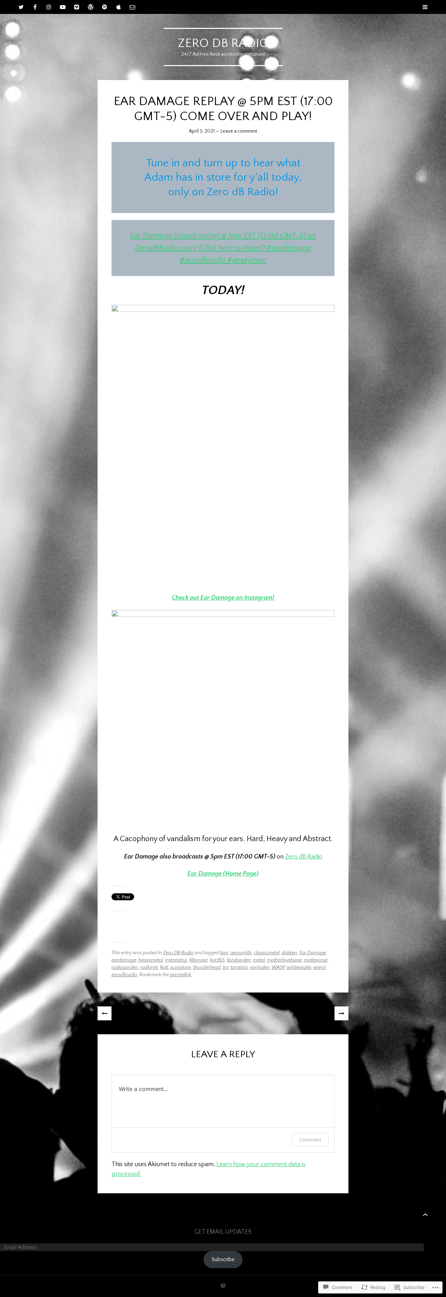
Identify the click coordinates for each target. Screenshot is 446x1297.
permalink (180, 975)
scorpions (180, 967)
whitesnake (299, 967)
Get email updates (223, 1231)
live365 (217, 960)
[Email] (132, 7)
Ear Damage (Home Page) (223, 873)
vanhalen (260, 967)
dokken (289, 953)
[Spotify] (105, 7)
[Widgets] (425, 1214)
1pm (224, 953)
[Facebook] (35, 7)
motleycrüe (316, 960)
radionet (149, 967)
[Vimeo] (77, 7)
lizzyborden (239, 960)
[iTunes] (118, 7)
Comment (310, 1139)
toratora (239, 967)
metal (259, 960)
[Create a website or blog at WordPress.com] (223, 1286)
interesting (176, 960)
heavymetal (150, 960)
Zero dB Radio (223, 43)
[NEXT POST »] (341, 1013)
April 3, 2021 (202, 131)
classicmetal (266, 953)
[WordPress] (91, 7)
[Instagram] (49, 7)
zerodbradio (124, 975)
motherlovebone (284, 960)
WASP (278, 967)
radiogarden (125, 967)
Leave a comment (239, 131)
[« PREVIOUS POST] (105, 1013)
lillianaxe (198, 960)
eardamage (124, 960)
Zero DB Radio (178, 953)
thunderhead (207, 967)
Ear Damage (312, 953)
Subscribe (223, 1259)
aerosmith (241, 953)
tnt (225, 967)
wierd (319, 967)
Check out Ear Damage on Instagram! (223, 597)
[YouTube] (63, 7)
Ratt (164, 967)
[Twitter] (21, 7)
